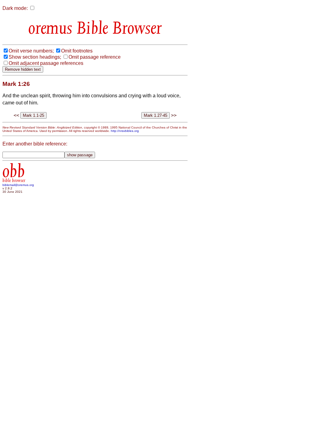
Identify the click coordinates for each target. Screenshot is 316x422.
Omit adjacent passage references (46, 63)
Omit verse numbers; (31, 50)
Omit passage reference (95, 57)
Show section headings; (35, 57)
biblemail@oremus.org (18, 185)
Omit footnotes (77, 50)
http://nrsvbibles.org (125, 131)
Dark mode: (15, 8)
